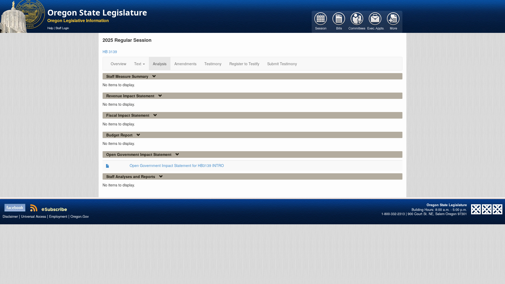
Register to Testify (244, 63)
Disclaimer (10, 216)
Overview (118, 63)
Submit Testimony (282, 63)
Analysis (159, 63)
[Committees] (357, 21)
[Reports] (393, 21)
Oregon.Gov (79, 216)
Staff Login (62, 28)
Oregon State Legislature (97, 12)
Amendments (185, 63)
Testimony (212, 63)
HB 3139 (110, 51)
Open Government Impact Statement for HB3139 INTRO (177, 165)
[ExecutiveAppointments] (375, 21)
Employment (58, 216)
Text (138, 63)
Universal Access (33, 216)
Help (50, 28)
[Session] (321, 21)
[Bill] (339, 21)
